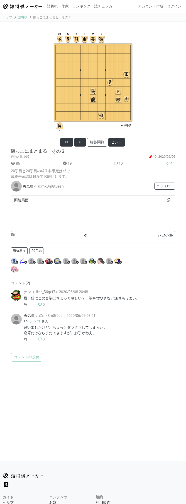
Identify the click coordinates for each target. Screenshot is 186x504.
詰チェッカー (105, 6)
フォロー (166, 186)
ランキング (81, 6)
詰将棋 (52, 6)
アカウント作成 (150, 6)
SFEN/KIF (165, 235)
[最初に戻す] (66, 142)
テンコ (34, 320)
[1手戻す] (80, 142)
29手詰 (37, 251)
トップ (7, 17)
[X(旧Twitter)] (6, 484)
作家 (65, 6)
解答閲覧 (97, 142)
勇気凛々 (19, 251)
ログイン (174, 6)
